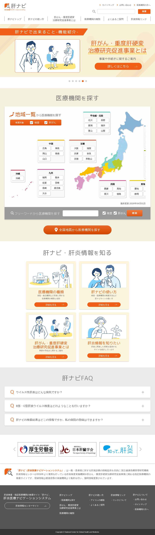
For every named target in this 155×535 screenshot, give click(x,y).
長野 (103, 120)
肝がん (122, 213)
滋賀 (89, 148)
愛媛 (106, 188)
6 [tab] (86, 80)
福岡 (44, 177)
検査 (110, 213)
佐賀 (44, 183)
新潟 (90, 125)
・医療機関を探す (67, 500)
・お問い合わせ (140, 499)
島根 (57, 153)
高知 (119, 188)
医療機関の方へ (143, 5)
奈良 (89, 153)
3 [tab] (76, 80)
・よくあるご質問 (96, 505)
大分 (44, 193)
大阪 (76, 148)
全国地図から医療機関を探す (80, 229)
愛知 (137, 188)
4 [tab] (79, 80)
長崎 (44, 188)
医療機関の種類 (92, 19)
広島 (45, 148)
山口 (45, 159)
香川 (106, 194)
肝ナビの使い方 (36, 19)
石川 (90, 120)
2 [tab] (72, 80)
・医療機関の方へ (141, 509)
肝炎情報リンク (139, 19)
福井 (103, 125)
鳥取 (57, 148)
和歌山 (89, 159)
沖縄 (18, 178)
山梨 (103, 131)
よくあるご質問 (116, 19)
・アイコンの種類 (96, 500)
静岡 (137, 194)
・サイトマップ (140, 504)
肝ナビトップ (14, 19)
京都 (76, 159)
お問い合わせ (125, 5)
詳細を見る (51, 305)
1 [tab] (69, 80)
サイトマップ (108, 5)
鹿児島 (57, 188)
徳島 (119, 194)
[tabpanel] (77, 51)
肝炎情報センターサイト (27, 506)
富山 (90, 131)
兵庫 (76, 153)
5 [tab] (82, 80)
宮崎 (57, 183)
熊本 (57, 177)
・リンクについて (119, 500)
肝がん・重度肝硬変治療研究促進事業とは (64, 18)
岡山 (45, 153)
